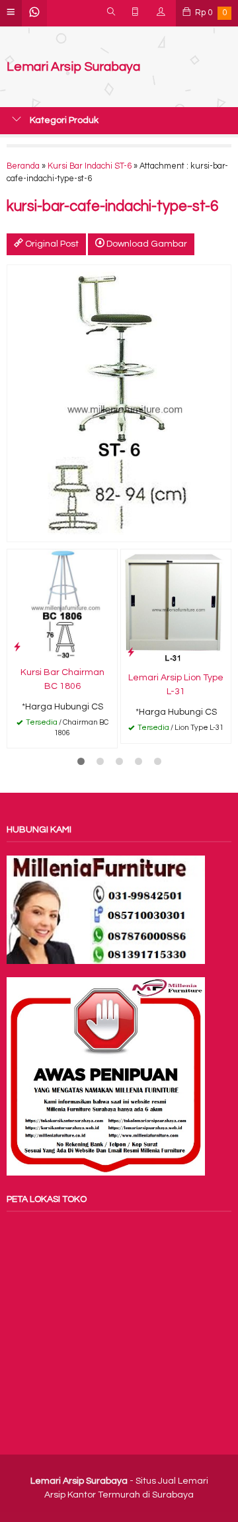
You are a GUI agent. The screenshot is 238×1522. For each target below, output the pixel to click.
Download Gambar (145, 244)
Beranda (23, 166)
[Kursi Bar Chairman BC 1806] (62, 603)
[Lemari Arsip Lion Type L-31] (176, 607)
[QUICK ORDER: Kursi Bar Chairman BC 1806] (17, 647)
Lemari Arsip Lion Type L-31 (175, 684)
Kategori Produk (63, 120)
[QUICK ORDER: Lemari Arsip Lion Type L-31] (131, 652)
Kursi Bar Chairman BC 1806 (62, 679)
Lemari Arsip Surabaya (73, 67)
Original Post (51, 244)
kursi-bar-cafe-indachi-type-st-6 (112, 206)
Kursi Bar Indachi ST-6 (90, 166)
